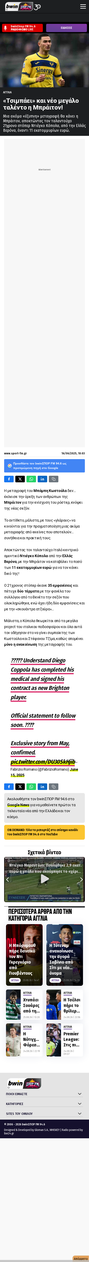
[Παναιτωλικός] (75, 18)
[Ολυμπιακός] (51, 18)
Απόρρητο (81, 1259)
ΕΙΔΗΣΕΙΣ (66, 27)
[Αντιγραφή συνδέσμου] (53, 479)
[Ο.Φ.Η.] (59, 18)
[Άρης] (12, 18)
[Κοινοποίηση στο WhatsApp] (31, 479)
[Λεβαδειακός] (43, 18)
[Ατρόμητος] (27, 18)
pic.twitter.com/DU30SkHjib (43, 761)
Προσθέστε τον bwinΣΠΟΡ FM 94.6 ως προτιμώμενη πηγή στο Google (39, 466)
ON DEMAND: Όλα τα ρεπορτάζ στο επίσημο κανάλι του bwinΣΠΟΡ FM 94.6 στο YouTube (42, 832)
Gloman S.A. (41, 1130)
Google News (18, 805)
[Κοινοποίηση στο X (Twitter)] (20, 479)
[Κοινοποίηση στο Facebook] (9, 479)
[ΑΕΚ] (4, 18)
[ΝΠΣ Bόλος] (35, 18)
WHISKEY (55, 1130)
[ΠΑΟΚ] (82, 18)
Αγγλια (7, 92)
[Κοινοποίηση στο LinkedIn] (42, 479)
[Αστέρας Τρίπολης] (20, 18)
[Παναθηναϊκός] (67, 18)
